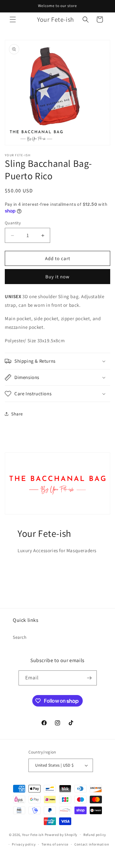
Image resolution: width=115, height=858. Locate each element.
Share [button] (17, 414)
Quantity (13, 223)
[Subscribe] (89, 677)
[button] (13, 19)
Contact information (91, 844)
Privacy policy (23, 844)
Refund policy (94, 834)
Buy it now (57, 277)
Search (20, 637)
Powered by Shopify (61, 834)
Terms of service (55, 844)
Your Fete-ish (33, 834)
